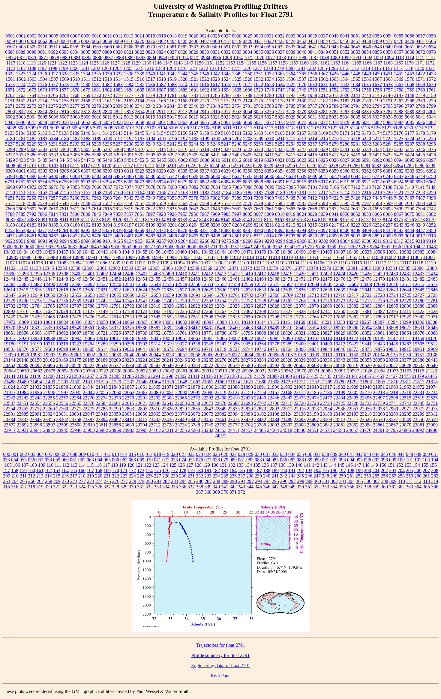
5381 (42, 154)
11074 (24, 262)
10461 (194, 252)
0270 (139, 41)
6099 (21, 165)
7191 (302, 192)
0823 (150, 52)
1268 (171, 68)
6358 (323, 170)
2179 (291, 100)
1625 (291, 84)
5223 (399, 138)
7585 (280, 203)
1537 (301, 79)
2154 (42, 100)
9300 (302, 241)
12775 (366, 300)
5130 (408, 127)
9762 (353, 246)
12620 (88, 289)
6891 (280, 181)
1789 (258, 95)
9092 (53, 241)
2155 (53, 100)
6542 (172, 176)
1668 (409, 84)
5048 (42, 122)
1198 (52, 68)
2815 (53, 111)
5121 (322, 127)
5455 (161, 160)
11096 (192, 262)
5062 (172, 122)
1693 (215, 89)
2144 (366, 95)
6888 (258, 181)
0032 (280, 35)
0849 (323, 52)
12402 (102, 273)
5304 (75, 149)
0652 (420, 46)
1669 (420, 84)
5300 (32, 149)
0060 (21, 41)
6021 (280, 160)
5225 (420, 138)
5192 (129, 138)
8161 (279, 219)
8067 (399, 214)
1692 (204, 89)
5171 (345, 133)
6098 (10, 165)
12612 (418, 284)
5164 (269, 133)
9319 (431, 241)
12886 (405, 306)
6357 (312, 170)
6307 (86, 170)
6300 (10, 170)
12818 (141, 306)
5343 (399, 149)
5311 (150, 149)
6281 (365, 165)
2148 (409, 95)
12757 (247, 300)
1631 (323, 84)
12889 (432, 306)
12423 (326, 273)
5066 (215, 122)
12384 (391, 268)
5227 (10, 143)
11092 (153, 262)
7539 (42, 203)
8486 (172, 235)
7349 (150, 197)
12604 (313, 284)
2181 (312, 100)
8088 (32, 219)
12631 (234, 289)
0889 (130, 57)
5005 (42, 116)
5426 (431, 154)
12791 (115, 306)
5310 (140, 149)
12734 (49, 300)
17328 (300, 311)
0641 (312, 46)
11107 (331, 262)
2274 (42, 106)
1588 (172, 84)
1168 (388, 62)
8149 (247, 219)
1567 (377, 79)
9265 (194, 241)
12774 (352, 300)
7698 (388, 208)
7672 (334, 208)
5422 (388, 154)
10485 (273, 252)
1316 (387, 68)
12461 (234, 279)
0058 (431, 35)
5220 (366, 138)
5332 (355, 149)
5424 (409, 154)
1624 (280, 84)
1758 (399, 89)
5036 (366, 116)
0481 (420, 41)
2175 (258, 100)
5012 (118, 116)
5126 (376, 127)
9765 (385, 246)
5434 (32, 160)
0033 (291, 35)
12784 (36, 306)
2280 (107, 106)
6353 (269, 170)
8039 (323, 214)
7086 (237, 187)
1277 (257, 68)
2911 (161, 111)
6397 (42, 176)
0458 (366, 41)
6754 (42, 181)
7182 (204, 192)
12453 (128, 279)
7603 (420, 203)
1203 (106, 68)
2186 (334, 100)
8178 (420, 219)
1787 (237, 95)
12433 (418, 273)
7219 (377, 192)
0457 (355, 41)
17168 (128, 311)
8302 (96, 230)
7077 (140, 187)
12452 (115, 279)
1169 (398, 62)
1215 (138, 68)
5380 (32, 154)
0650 (399, 46)
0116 (129, 41)
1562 (323, 79)
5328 (312, 149)
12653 (89, 295)
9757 (310, 246)
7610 (53, 208)
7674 (345, 208)
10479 (260, 252)
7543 (53, 203)
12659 (168, 295)
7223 (420, 192)
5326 (291, 149)
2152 (21, 100)
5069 (247, 122)
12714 (326, 295)
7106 (334, 187)
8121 (85, 219)
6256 (290, 165)
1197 (42, 68)
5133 (10, 133)
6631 (226, 176)
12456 (168, 279)
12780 (418, 300)
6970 (21, 187)
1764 (31, 95)
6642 (334, 176)
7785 (21, 214)
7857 (129, 214)
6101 (32, 165)
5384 (64, 154)
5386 (86, 154)
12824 (220, 306)
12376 (286, 268)
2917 (226, 111)
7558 (150, 203)
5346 (420, 149)
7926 (172, 214)
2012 (323, 95)
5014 (139, 116)
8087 (21, 219)
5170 (334, 133)
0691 (42, 52)
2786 (301, 106)
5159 (215, 133)
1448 (355, 73)
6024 (312, 160)
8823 (323, 235)
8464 (42, 235)
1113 (399, 57)
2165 (150, 100)
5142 (107, 133)
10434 (22, 252)
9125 (118, 241)
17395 (392, 311)
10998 (171, 257)
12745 (128, 300)
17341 (326, 311)
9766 (396, 246)
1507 (53, 79)
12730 (22, 300)
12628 (194, 289)
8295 (85, 230)
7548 (85, 203)
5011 (107, 116)
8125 (107, 219)
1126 (104, 62)
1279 (279, 68)
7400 (269, 197)
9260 (172, 241)
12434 (432, 273)
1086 (303, 57)
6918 (334, 181)
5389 (107, 154)
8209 (248, 224)
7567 (193, 203)
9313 (399, 241)
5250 (258, 143)
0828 (183, 52)
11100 (243, 262)
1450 (377, 73)
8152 (269, 219)
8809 (301, 235)
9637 (72, 246)
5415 (312, 154)
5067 (226, 122)
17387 (379, 311)
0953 (173, 57)
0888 (119, 57)
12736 (62, 300)
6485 (118, 176)
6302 (32, 170)
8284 (75, 230)
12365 (154, 268)
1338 (129, 73)
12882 (352, 306)
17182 (154, 311)
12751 (194, 300)
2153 (31, 100)
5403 (237, 154)
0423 (280, 41)
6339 (226, 170)
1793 (291, 95)
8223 (355, 224)
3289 (409, 111)
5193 (140, 138)
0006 (64, 35)
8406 (345, 230)
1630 (312, 84)
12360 (88, 268)
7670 (323, 208)
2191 (388, 100)
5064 (193, 122)
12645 (418, 289)
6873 (150, 181)
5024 (237, 116)
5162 (247, 133)
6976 (53, 187)
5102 (141, 127)
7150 (10, 192)
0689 (21, 52)
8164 (312, 219)
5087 (431, 122)
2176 (269, 100)
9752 (277, 246)
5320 (226, 149)
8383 (226, 230)
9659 (159, 246)
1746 (269, 89)
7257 (53, 197)
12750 (181, 300)
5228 (21, 143)
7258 (64, 197)
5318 (204, 149)
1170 (409, 62)
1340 (150, 73)
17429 (9, 316)
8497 (204, 235)
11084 (76, 262)
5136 (42, 133)
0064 (64, 41)
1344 (183, 73)
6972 (32, 187)
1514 (118, 79)
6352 (258, 170)
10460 (181, 252)
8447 (420, 230)
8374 (161, 230)
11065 (416, 257)
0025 (215, 35)
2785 (291, 106)
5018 (183, 116)
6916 (312, 181)
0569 (139, 46)
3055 (258, 111)
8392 (280, 230)
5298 (10, 149)
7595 (345, 203)
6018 (247, 160)
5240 (150, 143)
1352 (269, 73)
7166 (161, 192)
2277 (75, 106)
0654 (431, 46)
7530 (31, 203)
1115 (420, 57)
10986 (26, 257)
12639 (339, 289)
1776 (118, 95)
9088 (32, 241)
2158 (85, 100)
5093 (65, 127)
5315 (172, 149)
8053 (366, 214)
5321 (237, 149)
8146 (236, 219)
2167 (172, 100)
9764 (375, 246)
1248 (160, 68)
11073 (11, 262)
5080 (355, 122)
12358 (74, 268)
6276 (311, 165)
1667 (399, 84)
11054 (338, 257)
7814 (53, 214)
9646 (105, 246)
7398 (258, 197)
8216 (323, 224)
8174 (387, 219)
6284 (398, 165)
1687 (161, 89)
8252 (431, 224)
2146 (388, 95)
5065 (204, 122)
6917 (323, 181)
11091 (140, 262)
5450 (118, 160)
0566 (107, 46)
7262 (96, 197)
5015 (150, 116)
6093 (388, 160)
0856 (388, 52)
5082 (377, 122)
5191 (118, 138)
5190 (107, 138)
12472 (300, 279)
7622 (150, 208)
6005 (194, 160)
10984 (432, 252)
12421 (313, 273)
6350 (247, 170)
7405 (291, 197)
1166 (367, 62)
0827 (172, 52)
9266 (204, 241)
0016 (161, 35)
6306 (75, 170)
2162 (118, 100)
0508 (21, 46)
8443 (399, 230)
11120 (430, 262)
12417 (260, 273)
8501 (237, 235)
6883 (215, 181)
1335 (96, 73)
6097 (431, 160)
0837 (280, 52)
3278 (291, 111)
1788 (247, 95)
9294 (280, 241)
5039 (399, 116)
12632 (247, 289)
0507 (10, 46)
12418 (273, 273)
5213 (301, 138)
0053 (377, 35)
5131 (419, 127)
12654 (102, 295)
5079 (345, 122)
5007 (64, 116)
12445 (22, 279)
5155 (172, 133)
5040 (409, 116)
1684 (129, 89)
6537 (161, 176)
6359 (334, 170)
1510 (75, 79)
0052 (366, 35)
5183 (42, 138)
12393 (23, 273)
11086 (101, 262)
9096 (86, 241)
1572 (431, 79)
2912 (172, 111)
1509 (64, 79)
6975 (42, 187)
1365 (301, 73)
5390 (118, 154)
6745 (377, 176)
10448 (115, 252)
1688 (172, 89)
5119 (300, 127)
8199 (150, 224)
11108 (344, 262)
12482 (418, 279)
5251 (269, 143)
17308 (260, 311)
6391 (420, 170)
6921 (366, 181)
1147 (167, 62)
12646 (432, 289)
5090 (33, 127)
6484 (107, 176)
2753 (226, 106)
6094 (399, 160)
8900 (388, 235)
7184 (226, 192)
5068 (237, 122)
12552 (221, 284)
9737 (234, 246)
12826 (247, 306)
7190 (291, 192)
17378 (352, 311)
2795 (388, 106)
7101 (312, 187)
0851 (334, 52)
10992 (105, 257)
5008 (75, 116)
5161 (237, 133)
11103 (281, 262)
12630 (220, 289)
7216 (366, 192)
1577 (53, 84)
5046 (21, 122)
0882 (87, 57)
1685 (139, 89)
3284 (355, 111)
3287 (388, 111)
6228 (257, 165)
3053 (237, 111)
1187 (21, 68)
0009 (86, 35)
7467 (409, 197)
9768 (407, 246)
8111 (64, 219)
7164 (140, 192)
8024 (301, 214)
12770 (326, 300)
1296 (333, 68)
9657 (148, 246)
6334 (172, 170)
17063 (36, 311)
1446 (345, 73)
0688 (10, 52)
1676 (53, 89)
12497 (89, 284)
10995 (131, 257)
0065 (75, 41)
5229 (31, 143)
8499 (226, 235)
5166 (291, 133)
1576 (42, 84)
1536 (291, 79)
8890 (334, 235)
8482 (140, 235)
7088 (248, 187)
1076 (259, 57)
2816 (64, 111)
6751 (10, 181)
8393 (291, 230)
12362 (114, 268)
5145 (139, 133)
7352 (161, 197)
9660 (170, 246)
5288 (420, 143)
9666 (191, 246)
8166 (333, 219)
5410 (258, 154)
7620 (139, 208)
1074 (238, 57)
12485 (23, 284)
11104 (293, 262)
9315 (409, 241)
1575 (31, 84)
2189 (366, 100)
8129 (139, 219)
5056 (118, 122)
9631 (40, 246)
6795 (118, 181)
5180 (10, 138)
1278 (268, 68)
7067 (107, 187)
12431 (405, 273)
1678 (75, 89)
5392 (140, 154)
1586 (150, 84)
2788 (323, 106)
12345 (48, 268)
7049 (64, 187)
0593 (247, 46)
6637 (280, 176)
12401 (89, 273)
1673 (31, 89)
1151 (209, 62)
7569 (215, 203)
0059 (10, 41)
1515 (129, 79)
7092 (280, 187)
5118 (290, 127)
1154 (241, 62)
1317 (398, 68)
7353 (172, 197)
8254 (21, 230)
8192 (86, 224)
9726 (223, 246)
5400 (204, 154)
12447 (49, 279)
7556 (129, 203)
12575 (274, 284)
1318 (408, 68)
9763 (364, 246)
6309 (107, 170)
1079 (292, 57)
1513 (107, 79)
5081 (366, 122)
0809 (107, 52)
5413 (291, 154)
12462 (247, 279)
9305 (356, 241)
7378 (193, 197)
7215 (355, 192)
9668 (202, 246)
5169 (323, 133)
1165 (356, 62)
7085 (226, 187)
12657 (142, 295)
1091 (357, 57)
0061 (32, 41)
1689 (183, 89)
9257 (161, 241)
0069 (118, 41)
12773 (339, 300)
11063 (403, 257)
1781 (172, 95)
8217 (334, 224)
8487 (183, 235)
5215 (323, 138)
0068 (107, 41)
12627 (181, 289)
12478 (366, 279)
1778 (139, 95)
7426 (355, 197)
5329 (323, 149)
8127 (128, 219)
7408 (301, 197)
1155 (251, 62)
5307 (107, 149)
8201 (172, 224)
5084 (399, 122)
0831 (215, 52)
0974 (184, 57)
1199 (63, 68)
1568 (388, 79)
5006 (53, 116)
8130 (150, 219)
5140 (85, 133)
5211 (280, 138)
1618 (226, 84)
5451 (129, 160)
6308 (96, 170)
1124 (83, 62)
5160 (226, 133)
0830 (204, 52)
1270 (182, 68)
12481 (405, 279)
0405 (183, 41)
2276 (64, 106)
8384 (237, 230)
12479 (379, 279)
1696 (247, 89)
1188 (31, 68)
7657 (247, 208)
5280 (345, 143)
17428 (432, 311)
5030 (301, 116)
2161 (107, 100)
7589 (312, 203)
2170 (204, 100)
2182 (323, 100)
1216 (149, 68)
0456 (345, 41)
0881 (76, 57)
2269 (420, 100)
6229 (268, 165)
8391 (269, 230)
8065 (377, 214)
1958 (312, 95)
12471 (286, 279)
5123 (343, 127)
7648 (215, 208)
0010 (96, 35)
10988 (52, 257)
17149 (102, 311)
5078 (334, 122)
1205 (128, 68)
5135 (31, 133)
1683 (118, 89)
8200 (161, 224)
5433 (21, 160)
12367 (180, 268)
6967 (431, 181)
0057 (420, 35)
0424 (291, 41)
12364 (140, 268)
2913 (183, 111)
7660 (258, 208)
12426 (352, 273)
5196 (172, 138)
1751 (323, 89)
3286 (377, 111)
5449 (107, 160)
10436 (49, 252)
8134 (161, 219)
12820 (168, 306)
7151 (21, 192)
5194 (150, 138)
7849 (107, 214)
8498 (215, 235)
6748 (409, 176)
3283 (345, 111)
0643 (334, 46)
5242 (172, 143)
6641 (323, 176)
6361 (355, 170)
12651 (62, 295)
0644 (345, 46)
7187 (258, 192)
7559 (161, 203)
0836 (269, 52)
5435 (42, 160)
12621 (102, 289)
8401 (334, 230)
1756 (377, 89)
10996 (144, 257)
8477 (107, 235)
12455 (154, 279)
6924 (399, 181)
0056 (409, 35)
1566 (366, 79)
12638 (326, 289)
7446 (388, 197)
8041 (334, 214)
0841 (312, 52)
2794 (377, 106)
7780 (10, 214)
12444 (9, 279)
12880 (326, 306)
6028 (355, 160)
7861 (139, 214)
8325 (107, 230)
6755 (53, 181)
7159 (107, 192)
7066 (96, 187)
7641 (183, 208)
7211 (312, 192)
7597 (366, 203)
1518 (161, 79)
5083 (388, 122)
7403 (280, 197)
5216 (334, 138)
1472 (420, 73)
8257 (31, 230)
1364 (291, 73)
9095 (75, 241)
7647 (204, 208)
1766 (53, 95)
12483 (432, 279)
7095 (291, 187)
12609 (379, 284)
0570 (150, 46)
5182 (32, 138)
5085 (409, 122)
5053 (96, 122)
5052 (85, 122)
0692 (53, 52)
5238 (129, 143)
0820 (118, 52)
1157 (272, 62)
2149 (420, 95)
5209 (258, 138)
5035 (355, 116)
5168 (312, 133)
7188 (269, 192)
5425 (420, 154)
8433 (377, 230)
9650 (116, 246)
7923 (161, 214)
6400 (53, 176)
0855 (377, 52)
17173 (141, 311)
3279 (301, 111)
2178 (280, 100)
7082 (194, 187)
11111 (368, 262)
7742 (431, 208)
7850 (118, 214)
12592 (287, 284)
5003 (21, 116)
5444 (53, 160)
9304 (345, 241)
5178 (420, 133)
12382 (365, 268)
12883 (366, 306)
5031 (312, 116)
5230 (42, 143)
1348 (226, 73)
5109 (216, 127)
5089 (22, 127)
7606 (21, 208)
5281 (355, 143)
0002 (21, 35)
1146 (157, 62)
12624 (141, 289)
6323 (139, 170)
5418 (345, 154)
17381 (366, 311)
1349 (237, 73)
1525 (237, 79)
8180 (10, 224)
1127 (115, 62)
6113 (64, 165)
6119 (95, 165)
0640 (301, 46)
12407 (142, 273)
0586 (204, 46)
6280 (355, 165)
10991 (92, 257)
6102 (43, 165)
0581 (172, 46)
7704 (420, 208)
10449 (128, 252)
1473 (431, 73)
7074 (129, 187)
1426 (334, 73)
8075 (409, 214)
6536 (150, 176)
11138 (35, 268)
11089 (114, 262)
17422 (418, 311)
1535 (280, 79)
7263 (107, 197)
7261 (85, 197)
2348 (215, 106)
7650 (226, 208)
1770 (96, 95)
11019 (287, 257)
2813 (32, 111)
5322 (247, 149)
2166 (161, 100)
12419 (286, 273)
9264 (183, 241)
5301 (42, 149)
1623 (269, 84)
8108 (53, 219)
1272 (203, 68)
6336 (193, 170)
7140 (409, 187)
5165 (280, 133)
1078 (281, 57)
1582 (107, 84)
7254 (42, 197)
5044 (431, 116)
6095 (409, 160)
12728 (432, 295)
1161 (314, 62)
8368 (129, 230)
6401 (64, 176)
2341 (139, 106)
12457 (181, 279)
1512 (96, 79)
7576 (247, 203)
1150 (199, 62)
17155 (115, 311)
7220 (388, 192)
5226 (431, 138)
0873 (431, 52)
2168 (183, 100)
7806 (42, 214)
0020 (193, 35)
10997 (158, 257)
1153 (230, 62)
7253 (31, 197)
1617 (215, 84)
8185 (53, 224)
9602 (18, 246)
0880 (65, 57)
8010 (280, 214)
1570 (409, 79)
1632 (334, 84)
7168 (183, 192)
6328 (150, 170)
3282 (334, 111)
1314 (365, 68)
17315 (273, 311)
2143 (355, 95)
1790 (269, 95)
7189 (280, 192)
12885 (392, 306)
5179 (431, 133)
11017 (261, 257)
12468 (273, 279)
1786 (226, 95)
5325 (280, 149)
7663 (280, 208)
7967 (204, 214)
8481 (129, 235)
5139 (75, 133)
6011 (226, 160)
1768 (75, 95)
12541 (128, 284)
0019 (183, 35)
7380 (204, 197)
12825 (234, 306)
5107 (195, 127)
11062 (390, 257)
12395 (36, 273)
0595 (269, 46)
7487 (420, 197)
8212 (280, 224)
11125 (22, 268)
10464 (220, 252)
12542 (142, 284)
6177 (128, 165)
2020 (345, 95)
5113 (248, 127)
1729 (258, 89)
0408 (215, 41)
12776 (379, 300)
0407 (204, 41)
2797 (409, 106)
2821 (118, 111)
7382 (215, 197)
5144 (129, 133)
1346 (204, 73)
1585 (139, 84)
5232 (64, 143)
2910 (150, 111)
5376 (431, 149)
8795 (291, 235)
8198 (140, 224)
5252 (280, 143)
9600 (8, 246)
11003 (196, 257)
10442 (88, 252)
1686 (150, 89)
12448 (62, 279)
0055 (399, 35)
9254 (140, 241)
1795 (301, 95)
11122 (10, 268)
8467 (53, 235)
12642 (379, 289)
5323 (258, 149)
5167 (301, 133)
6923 (388, 181)
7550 (96, 203)
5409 (248, 154)
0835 (258, 52)
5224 (409, 138)
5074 (291, 122)
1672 (21, 89)
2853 (129, 111)
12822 (194, 306)
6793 (96, 181)
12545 (168, 284)
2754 (237, 106)
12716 (339, 295)
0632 (280, 46)
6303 (42, 170)
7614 (96, 208)
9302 (323, 241)
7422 (334, 197)
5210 (269, 138)
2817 (75, 111)
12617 (49, 289)
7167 (172, 192)
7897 (150, 214)
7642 (193, 208)
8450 (431, 230)
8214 (301, 224)
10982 (405, 252)
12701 (234, 295)
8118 (74, 219)
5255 (301, 143)
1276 (246, 68)
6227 (247, 165)
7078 (150, 187)
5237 (118, 143)
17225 (181, 311)
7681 (355, 208)
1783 (193, 95)
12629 (207, 289)
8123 (96, 219)
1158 (283, 62)
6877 (172, 181)
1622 (258, 84)
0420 (247, 41)
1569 (399, 79)
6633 (248, 176)
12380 (338, 268)
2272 (21, 106)
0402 (161, 41)
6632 (237, 176)
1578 (64, 84)
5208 (248, 138)
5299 (21, 149)
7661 (269, 208)
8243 (399, 224)
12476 (339, 279)
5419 (355, 154)
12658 (155, 295)
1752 (334, 89)
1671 (10, 89)
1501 (10, 79)
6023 (301, 160)
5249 (247, 143)
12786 (62, 306)
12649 (36, 295)
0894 (151, 57)
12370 (220, 268)
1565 (355, 79)
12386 (418, 268)
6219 (171, 165)
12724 (392, 295)
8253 (10, 230)
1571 (420, 79)
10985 (12, 257)
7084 (215, 187)
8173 (377, 219)
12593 (300, 284)
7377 (183, 197)
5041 (420, 116)
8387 (247, 230)
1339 (139, 73)
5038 (388, 116)
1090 (346, 57)
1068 (227, 57)
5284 (388, 143)
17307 (247, 311)
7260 (75, 197)
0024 (204, 35)
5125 (365, 127)
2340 (129, 106)
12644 (405, 289)
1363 (280, 73)
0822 (139, 52)
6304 (53, 170)
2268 (409, 100)
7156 (75, 192)
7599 (388, 203)
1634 (355, 84)
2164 (139, 100)
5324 (269, 149)
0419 (237, 41)
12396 (49, 273)
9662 (180, 246)
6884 (226, 181)
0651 (409, 46)
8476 (96, 235)
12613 (432, 284)
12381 (352, 268)
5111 (227, 127)
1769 (85, 95)
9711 (213, 246)
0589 (215, 46)
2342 (150, 106)
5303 (64, 149)
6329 (161, 170)
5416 (323, 154)
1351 (258, 73)
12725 (405, 295)
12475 (326, 279)
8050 (345, 214)
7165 (150, 192)
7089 (258, 187)
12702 (247, 295)
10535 (366, 252)
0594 (258, 46)
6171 (117, 165)
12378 (312, 268)
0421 (258, 41)
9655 (137, 246)
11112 (380, 262)
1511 (85, 79)
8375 (172, 230)
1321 (430, 68)
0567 (118, 46)
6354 (280, 170)
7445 (377, 197)
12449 (75, 279)
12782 (9, 306)
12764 (273, 300)
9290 (248, 241)
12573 (260, 284)
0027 (226, 35)
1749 (301, 89)
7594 (334, 203)
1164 (346, 62)
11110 (356, 262)
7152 (32, 192)
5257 (312, 143)
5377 (10, 154)
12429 (379, 273)
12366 (167, 268)
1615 (193, 84)
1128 (125, 62)
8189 (75, 224)
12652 (76, 295)
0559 (75, 46)
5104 (162, 127)
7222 (409, 192)
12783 (22, 306)
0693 (64, 52)
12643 (392, 289)
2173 (237, 100)
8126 (117, 219)
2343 (161, 106)
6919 (345, 181)
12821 (181, 306)
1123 (73, 62)
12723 (379, 295)
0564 (85, 46)
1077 (270, 57)
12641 (366, 289)
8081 (420, 214)
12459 (207, 279)
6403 (75, 176)
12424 (339, 273)
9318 (420, 241)
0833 (237, 52)
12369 (206, 268)
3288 (399, 111)
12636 (300, 289)
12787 (75, 306)
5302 (53, 149)
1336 (107, 73)
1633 (345, 84)
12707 (260, 295)
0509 (32, 46)
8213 (291, 224)
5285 (399, 143)
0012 (118, 35)
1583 (118, 84)
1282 (311, 68)
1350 (247, 73)
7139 (398, 187)
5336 (388, 149)
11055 (351, 257)
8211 (269, 224)
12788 (88, 306)
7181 (194, 192)
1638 (388, 84)
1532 (258, 79)
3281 (323, 111)
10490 (300, 252)
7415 (323, 197)
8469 (64, 235)
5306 (96, 149)
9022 (10, 241)
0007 (75, 35)
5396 (161, 154)
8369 (139, 230)
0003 (32, 35)
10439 (75, 252)
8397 (323, 230)
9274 (215, 241)
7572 (226, 203)
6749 (420, 176)
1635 (366, 84)
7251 (10, 197)
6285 (409, 165)
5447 (86, 160)
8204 (194, 224)
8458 (21, 235)
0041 (345, 35)
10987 (39, 257)
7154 (53, 192)
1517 (150, 79)
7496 (431, 197)
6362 (366, 170)
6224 (214, 165)
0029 (247, 35)
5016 (161, 116)
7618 (118, 208)
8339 (118, 230)
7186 (248, 192)
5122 (333, 127)
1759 (409, 89)
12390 (10, 273)
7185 (237, 192)
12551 (208, 284)
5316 (183, 149)
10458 (168, 252)
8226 (366, 224)
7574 (237, 203)
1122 (62, 62)
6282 (376, 165)
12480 (392, 279)
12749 (168, 300)
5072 (269, 122)
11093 (166, 262)
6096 (420, 160)
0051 (355, 35)
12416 (247, 273)
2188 (355, 100)
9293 (269, 241)
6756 (64, 181)
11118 (417, 262)
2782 (258, 106)
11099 (230, 262)
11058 (377, 257)
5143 (118, 133)
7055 (75, 187)
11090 (127, 262)
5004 (32, 116)
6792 (85, 181)
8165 (323, 219)
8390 (258, 230)
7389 (237, 197)
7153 (42, 192)
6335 (183, 170)
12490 (49, 284)
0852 (345, 52)
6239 (279, 165)
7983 (226, 214)
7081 (183, 187)
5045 (10, 122)
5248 (237, 143)
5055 (107, 122)
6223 (203, 165)
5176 (399, 133)
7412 (312, 197)
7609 (42, 208)
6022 (291, 160)
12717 (352, 295)
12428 (366, 273)
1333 (75, 73)
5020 (204, 116)
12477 (352, 279)
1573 (10, 84)
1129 (136, 62)
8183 (32, 224)
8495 (194, 235)
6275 (301, 165)
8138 (171, 219)
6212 (149, 165)
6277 (322, 165)
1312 (344, 68)
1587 (161, 84)
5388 (96, 154)
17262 (194, 311)
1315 (376, 68)
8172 (366, 219)
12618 (62, 289)
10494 (313, 252)
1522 (204, 79)
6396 (32, 176)
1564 (345, 79)
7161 (129, 192)
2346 (193, 106)
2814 (42, 111)
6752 (21, 181)
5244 (193, 143)
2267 (399, 100)
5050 (64, 122)
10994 (118, 257)
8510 (248, 235)
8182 (21, 224)
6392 (431, 170)
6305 (64, 170)
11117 (405, 262)
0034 (301, 35)
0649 (388, 46)
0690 (31, 52)
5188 (86, 138)
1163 (335, 62)
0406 (193, 41)
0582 (183, 46)
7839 (85, 214)
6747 (399, 176)
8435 (388, 230)
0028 (237, 35)
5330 (334, 149)
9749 (256, 246)
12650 (49, 295)
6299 (430, 165)
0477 (388, 41)
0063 (53, 41)
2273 (31, 106)
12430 (392, 273)
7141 (420, 187)
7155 (64, 192)
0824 (161, 52)
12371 (233, 268)
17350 (339, 311)
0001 (10, 35)
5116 (279, 127)
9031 (21, 241)
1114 (409, 57)
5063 (183, 122)
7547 (75, 203)
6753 (31, 181)
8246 (409, 224)
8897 (355, 235)
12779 (405, 300)
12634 (273, 289)
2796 (399, 106)
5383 (53, 154)
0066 (86, 41)
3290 (420, 111)
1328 (64, 73)
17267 (220, 311)
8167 (344, 219)
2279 (96, 106)
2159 (96, 100)
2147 (399, 95)
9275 (226, 241)
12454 (141, 279)
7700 (409, 208)
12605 (326, 284)
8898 (366, 235)
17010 (22, 311)
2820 (107, 111)
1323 (21, 73)
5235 (96, 143)
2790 (345, 106)
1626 (301, 84)
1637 (377, 84)
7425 (345, 197)
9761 (342, 246)
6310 (118, 170)
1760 (420, 89)
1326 (42, 73)
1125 (94, 62)
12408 (155, 273)
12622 (115, 289)
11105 (306, 262)
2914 (193, 111)
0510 (42, 46)
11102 (268, 262)
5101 (130, 127)
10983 (418, 252)
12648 (23, 295)
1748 (291, 89)
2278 (85, 106)
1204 (117, 68)
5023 (226, 116)
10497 (339, 252)
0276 (150, 41)
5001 (431, 111)
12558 (234, 284)
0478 (399, 41)
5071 (258, 122)
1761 (431, 89)
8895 (345, 235)
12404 (115, 273)
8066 (388, 214)
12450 (88, 279)
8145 (225, 219)
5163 (258, 133)
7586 (291, 203)
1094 (389, 57)
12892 (9, 311)
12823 (207, 306)
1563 (334, 79)
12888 (418, 306)
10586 (379, 252)
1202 (95, 68)
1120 (41, 62)
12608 (366, 284)
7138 (387, 187)
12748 (154, 300)
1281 (300, 68)
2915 (204, 111)
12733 (36, 300)
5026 (258, 116)
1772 (107, 95)
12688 (181, 295)
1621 (247, 84)
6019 (258, 160)
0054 (388, 35)
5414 (301, 154)
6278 (333, 165)
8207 (226, 224)
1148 (178, 62)
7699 (399, 208)
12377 (299, 268)
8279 (53, 230)
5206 (226, 138)
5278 (323, 143)
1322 (10, 73)
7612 (75, 208)
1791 (280, 95)
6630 (215, 176)
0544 (64, 46)
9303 (334, 241)
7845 (96, 214)
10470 (234, 252)
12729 (9, 300)
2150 (431, 95)
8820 (312, 235)
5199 (204, 138)
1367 (323, 73)
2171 (215, 100)
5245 (204, 143)
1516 (139, 79)
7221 (399, 192)
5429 (10, 160)
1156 (262, 62)
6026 (334, 160)
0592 (237, 46)
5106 (184, 127)
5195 (161, 138)
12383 (378, 268)
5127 (387, 127)
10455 (141, 252)
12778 (392, 300)
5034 (345, 116)
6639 (302, 176)
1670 (431, 84)
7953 (183, 214)
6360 (345, 170)
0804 (75, 52)
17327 (286, 311)
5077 (323, 122)
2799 (431, 106)
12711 (300, 295)
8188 (64, 224)
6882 (204, 181)
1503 (32, 79)
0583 (193, 46)
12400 (76, 273)
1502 (21, 79)
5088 (11, 127)
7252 (21, 197)
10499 (352, 252)
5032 (323, 116)
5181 (21, 138)
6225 (225, 165)
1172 (430, 62)
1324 (31, 73)
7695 (377, 208)
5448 (96, 160)
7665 (291, 208)
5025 (247, 116)
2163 (129, 100)
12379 (325, 268)
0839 (291, 52)
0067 (96, 41)
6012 (237, 160)
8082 (431, 214)
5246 (215, 143)
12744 (115, 300)
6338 (215, 170)
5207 (237, 138)
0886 (97, 57)
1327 (53, 73)
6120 (106, 165)
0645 (355, 46)
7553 (118, 203)
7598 (377, 203)
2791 (355, 106)
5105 (173, 127)
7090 (269, 187)
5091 (44, 127)
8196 (118, 224)
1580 (85, 84)
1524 (226, 79)
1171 (419, 62)
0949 (162, 57)
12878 (300, 306)
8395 (312, 230)
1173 (10, 68)
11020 (300, 257)
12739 (75, 300)
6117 (85, 165)
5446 (75, 160)
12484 (10, 284)
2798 (420, 106)
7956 (193, 214)
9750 (267, 246)
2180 (301, 100)
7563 (172, 203)
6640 (312, 176)
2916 (215, 111)
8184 (42, 224)
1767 (64, 95)
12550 (194, 284)
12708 (274, 295)
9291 (258, 241)
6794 (107, 181)
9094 (64, 241)
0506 (431, 41)
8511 (258, 235)
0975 (195, 57)
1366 (312, 73)
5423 (399, 154)
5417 (334, 154)
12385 (404, 268)
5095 (87, 127)
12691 (194, 295)
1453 (409, 73)
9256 (150, 241)
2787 (312, 106)
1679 (85, 89)
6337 (204, 170)
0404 (172, 41)
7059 (86, 187)
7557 (139, 203)
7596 (355, 203)
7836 (75, 214)
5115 (269, 127)
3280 (312, 111)
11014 (248, 257)
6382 (399, 170)
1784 (204, 95)
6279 (344, 165)
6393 (10, 176)
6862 (129, 181)
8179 (431, 219)
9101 (107, 241)
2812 (21, 111)
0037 (323, 35)
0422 (269, 41)
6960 (409, 181)
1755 (366, 89)
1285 (322, 68)
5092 (54, 127)
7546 (64, 203)
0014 (139, 35)
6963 (420, 181)
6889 (269, 181)
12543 (155, 284)
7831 (64, 214)
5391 (129, 154)
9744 (245, 246)
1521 (193, 79)
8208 (237, 224)
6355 (291, 170)
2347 (204, 106)
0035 (312, 35)
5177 (409, 133)
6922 (377, 181)
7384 (226, 197)
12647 (10, 295)
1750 (312, 89)
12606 (340, 284)
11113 (393, 262)
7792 (31, 214)
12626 (168, 289)
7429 (366, 197)
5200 (215, 138)
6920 (355, 181)
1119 (31, 62)
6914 (291, 181)
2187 (345, 100)
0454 (323, 41)
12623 (128, 289)
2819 (96, 111)
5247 (226, 143)
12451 (102, 279)
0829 (193, 52)
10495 (326, 252)
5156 (183, 133)
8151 (258, 219)
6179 (139, 165)
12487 (36, 284)
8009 (269, 214)
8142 (193, 219)
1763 (21, 95)
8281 (64, 230)
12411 (194, 273)
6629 (204, 176)
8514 (269, 235)
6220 (182, 165)
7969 (215, 214)
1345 (193, 73)
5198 (194, 138)
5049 (53, 122)
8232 (377, 224)
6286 (419, 165)
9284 (237, 241)
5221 (377, 138)
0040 (334, 35)
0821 (129, 52)
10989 (65, 257)
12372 (246, 268)
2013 (334, 95)
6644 (356, 176)
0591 (226, 46)
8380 (193, 230)
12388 (431, 268)
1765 (42, 95)
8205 (204, 224)
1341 (161, 73)
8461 (32, 235)
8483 (150, 235)
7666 (301, 208)
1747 (280, 89)
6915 (301, 181)
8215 (312, 224)
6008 (204, 160)
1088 (324, 57)
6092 (377, 160)
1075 (249, 57)
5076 (312, 122)
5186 (64, 138)
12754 (220, 300)
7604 (431, 203)
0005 (53, 35)
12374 (272, 268)
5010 (96, 116)
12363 (127, 268)
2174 (247, 100)
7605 (10, 208)
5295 (431, 143)
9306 (366, 241)
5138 (64, 133)
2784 (280, 106)
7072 (118, 187)
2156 (64, 100)
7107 (345, 187)
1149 (188, 62)
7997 (237, 214)
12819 (154, 306)
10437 (62, 252)
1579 (75, 84)
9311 (377, 241)
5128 (397, 127)
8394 (301, 230)
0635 (291, 46)
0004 (42, 35)
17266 (207, 311)
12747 (141, 300)
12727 (418, 295)
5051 (75, 122)
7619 (129, 208)
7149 (431, 187)
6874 (161, 181)
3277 (280, 111)
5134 (21, 133)
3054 (247, 111)
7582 (269, 203)
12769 (313, 300)
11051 (313, 257)
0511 (53, 46)
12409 (168, 273)
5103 (152, 127)
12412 (207, 273)
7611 (64, 208)
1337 (118, 73)
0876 (33, 57)
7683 (366, 208)
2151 (10, 100)
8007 (258, 214)
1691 (193, 89)
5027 (269, 116)
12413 (220, 273)
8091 (43, 219)
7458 (399, 197)
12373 (259, 268)
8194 (107, 224)
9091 (42, 241)
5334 (377, 149)
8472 (75, 235)
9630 (29, 246)
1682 (107, 89)
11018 (274, 257)
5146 (150, 133)
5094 (76, 127)
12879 (313, 306)
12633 (260, 289)
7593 (323, 203)
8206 (215, 224)
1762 (10, 95)
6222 (193, 165)
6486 (129, 176)
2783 (269, 106)
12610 (392, 284)
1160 (304, 62)
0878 (54, 57)
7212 (323, 192)
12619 (75, 289)
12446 (36, 279)
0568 (129, 46)
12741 (88, 300)
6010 (215, 160)
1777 (129, 95)
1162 (325, 62)
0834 (247, 52)
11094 (179, 262)
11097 (205, 262)
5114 (258, 127)
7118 (366, 187)
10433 (9, 252)
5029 (291, 116)
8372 (150, 230)
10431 (432, 246)
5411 (269, 154)
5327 (301, 149)
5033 (334, 116)
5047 (31, 122)
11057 (364, 257)
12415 (234, 273)
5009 (86, 116)
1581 (96, 84)
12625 (154, 289)
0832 (226, 52)
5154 (161, 133)
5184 (53, 138)
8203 (183, 224)
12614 (9, 289)
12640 (352, 289)
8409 (366, 230)
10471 (247, 252)
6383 (409, 170)
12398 (62, 273)
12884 (379, 306)
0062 (42, 41)
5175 (388, 133)
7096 (302, 187)
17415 (405, 311)
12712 (313, 295)
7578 (258, 203)
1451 (388, 73)
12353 (61, 268)
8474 (86, 235)
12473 (313, 279)
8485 (161, 235)
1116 (430, 57)
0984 (205, 57)
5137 (53, 133)
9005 (399, 235)
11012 (235, 257)
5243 (183, 143)
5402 (226, 154)
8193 (96, 224)
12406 (128, 273)
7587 (301, 203)
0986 (216, 57)
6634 (258, 176)
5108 (206, 127)
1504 (42, 79)
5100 (119, 127)
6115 (75, 165)
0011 (107, 35)
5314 (161, 149)
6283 (387, 165)
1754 (355, 89)
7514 (10, 203)
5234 (85, 143)
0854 (366, 52)
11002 (184, 257)
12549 (181, 284)
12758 (260, 300)
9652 (126, 246)
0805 (85, 52)
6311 (129, 170)
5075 (301, 122)
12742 (102, 300)
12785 (49, 306)
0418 (226, 41)
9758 (321, 246)
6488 (140, 176)
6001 (172, 160)
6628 (194, 176)
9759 (331, 246)
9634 (62, 246)
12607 (353, 284)
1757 (388, 89)
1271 (192, 68)
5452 (140, 160)
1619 (237, 84)
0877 (43, 57)
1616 (204, 84)
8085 (10, 219)
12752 (207, 300)
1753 (345, 89)
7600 (399, 203)
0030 (258, 35)
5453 (150, 160)
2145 (377, 95)
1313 (354, 68)
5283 (377, 143)
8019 (291, 214)
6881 (193, 181)
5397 (172, 154)
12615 (22, 289)
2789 (334, 106)
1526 (247, 79)
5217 (345, 138)
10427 (419, 246)
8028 (312, 214)
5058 (139, 122)
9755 (299, 246)
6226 (236, 165)
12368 (193, 268)
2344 (172, 106)
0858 (409, 52)
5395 (150, 154)
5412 (280, 154)
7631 (161, 208)
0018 (172, 35)
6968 (10, 187)
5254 (291, 143)
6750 (431, 176)
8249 (420, 224)
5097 (98, 127)
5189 (96, 138)
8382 (215, 230)
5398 (183, 154)
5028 (280, 116)
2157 (75, 100)
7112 (355, 187)
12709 (287, 295)
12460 (220, 279)
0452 (301, 41)
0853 (355, 52)
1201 (84, 68)
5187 (75, 138)
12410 (181, 273)
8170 (355, 219)
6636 (269, 176)
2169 (193, 100)
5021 (215, 116)
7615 (107, 208)
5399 (194, 154)
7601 (409, 203)
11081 (50, 262)
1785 (215, 95)
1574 (21, 84)
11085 (88, 262)
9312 (388, 241)
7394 (247, 197)
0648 (377, 46)
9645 (94, 246)
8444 (409, 230)
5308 (118, 149)
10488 (286, 252)
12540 (115, 284)
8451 (10, 235)
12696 (208, 295)
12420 (300, 273)
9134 (129, 241)
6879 (183, 181)
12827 (260, 306)
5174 (377, 133)
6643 (345, 176)
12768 (300, 300)
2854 (140, 111)
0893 (141, 57)
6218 (160, 165)
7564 (183, 203)
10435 (36, 252)
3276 (269, 111)
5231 (53, 143)
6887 (247, 181)
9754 (288, 246)
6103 (53, 165)
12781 (432, 300)
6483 (96, 176)
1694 (226, 89)
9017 (420, 235)
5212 (291, 138)
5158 (204, 133)
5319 (215, 149)
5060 (150, 122)
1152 (220, 62)
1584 (129, 84)
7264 (118, 197)
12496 (76, 284)
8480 (118, 235)
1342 (172, 73)
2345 (183, 106)
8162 (290, 219)
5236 (107, 143)
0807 (96, 52)
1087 (313, 57)
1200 (74, 68)
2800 (10, 111)
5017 (172, 116)
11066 (429, 257)
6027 (345, 160)
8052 (355, 214)
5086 (420, 122)
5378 (21, 154)
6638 (291, 176)
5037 (377, 116)
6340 (237, 170)
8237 (388, 224)
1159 (293, 62)
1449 (366, 73)
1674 (42, 89)
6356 (301, 170)
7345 (139, 197)
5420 (366, 154)
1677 (64, 89)
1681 (96, 89)
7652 (237, 208)
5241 (161, 143)
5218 (355, 138)
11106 (319, 262)
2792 (366, 106)
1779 (150, 95)
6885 (237, 181)
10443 (102, 252)
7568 (204, 203)
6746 (388, 176)
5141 (96, 133)
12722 (366, 295)
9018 (431, 235)
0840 (301, 52)
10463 (207, 252)
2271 (10, 106)
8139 (182, 219)
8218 (345, 224)
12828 (273, 306)
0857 (399, 52)
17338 (313, 311)
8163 (301, 219)
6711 (366, 176)
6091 (366, 160)
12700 (221, 295)
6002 (183, 160)
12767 (286, 300)
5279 (334, 143)
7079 (161, 187)
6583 (183, 176)
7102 (323, 187)
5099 (108, 127)
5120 (311, 127)
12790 (102, 306)
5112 (237, 127)
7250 (431, 192)
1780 (161, 95)
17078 (62, 311)
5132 (430, 127)
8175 (398, 219)
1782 (183, 95)
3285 (366, 111)
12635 (286, 289)
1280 (290, 68)
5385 (75, 154)
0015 (150, 35)
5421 (377, 154)
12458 (194, 279)
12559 (247, 284)
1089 (335, 57)
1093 (378, 57)
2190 (377, 100)
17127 (88, 311)
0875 (22, 57)
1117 (10, 62)
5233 (75, 143)
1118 (21, 62)
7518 (21, 203)
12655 (115, 295)
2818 (86, 111)
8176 (409, 219)
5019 (193, 116)
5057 (129, 122)
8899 (377, 235)
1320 (419, 68)
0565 (96, 46)
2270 (431, 100)
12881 (339, 306)
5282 (366, 143)
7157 (86, 192)
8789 (280, 235)
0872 (420, 52)
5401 (215, 154)
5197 (183, 138)
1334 (85, 73)
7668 (312, 208)
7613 (85, 208)
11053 (326, 257)
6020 (269, 160)
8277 (42, 230)
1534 (269, 79)
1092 (367, 57)
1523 (215, 79)
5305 (86, 149)
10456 (154, 252)
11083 (63, 262)
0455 (334, 41)
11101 (256, 262)
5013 (129, 116)
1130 (146, 62)
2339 (118, 106)
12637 (313, 289)
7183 (215, 192)
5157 (193, 133)
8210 (258, 224)
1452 (399, 73)
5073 (280, 122)
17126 (75, 311)
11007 (209, 257)
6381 (388, 170)
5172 (355, 133)
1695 (237, 89)
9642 (83, 246)
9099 (96, 241)
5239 (139, 143)
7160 (118, 192)
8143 (204, 219)
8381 (204, 230)
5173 (366, 133)
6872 (139, 181)
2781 (247, 106)
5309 (129, 149)
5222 (388, 138)
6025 (323, 160)
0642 (323, 46)
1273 (214, 68)
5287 (409, 143)
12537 (102, 284)
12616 (36, 289)
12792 (128, 306)
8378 (183, 230)
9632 (51, 246)
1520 (183, 79)
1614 (183, 84)
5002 (10, 116)
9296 (291, 241)
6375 (377, 170)
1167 (377, 62)
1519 (172, 79)
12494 (62, 284)
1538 (312, 79)
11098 (218, 262)
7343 (129, 197)
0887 (108, 57)
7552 (107, 203)
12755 (234, 300)
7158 (96, 192)
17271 (234, 311)
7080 (172, 187)
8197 (129, 224)
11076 (37, 262)
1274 (225, 68)
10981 (392, 252)
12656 (128, 295)
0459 (377, 41)
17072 (49, 311)
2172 (226, 100)
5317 (193, 149)
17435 (22, 316)
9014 (409, 235)
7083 (204, 187)
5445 (64, 160)
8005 (247, 214)
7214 (345, 192)
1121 (52, 62)
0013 (129, 35)
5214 (312, 138)
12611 (405, 284)
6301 (21, 170)
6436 (86, 176)
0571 (161, 46)
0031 (269, 35)
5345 (409, 149)
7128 (377, 187)
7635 (172, 208)
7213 (334, 192)
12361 (101, 268)
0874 (11, 57)
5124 (354, 127)
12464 (260, 279)
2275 (53, 106)
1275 (236, 68)
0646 (366, 46)
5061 (161, 122)
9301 (312, 241)
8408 (355, 230)
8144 (215, 219)
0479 (409, 41)
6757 (75, 181)
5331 (345, 149)
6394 (21, 176)
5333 (366, 149)
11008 (222, 257)
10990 (78, 257)
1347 (215, 73)
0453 (312, 41)
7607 (32, 208)
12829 (286, 306)
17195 (168, 311)
